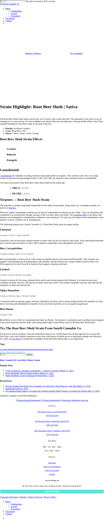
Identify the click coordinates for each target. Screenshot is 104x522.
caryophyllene (6, 349)
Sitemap (23, 497)
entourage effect (80, 215)
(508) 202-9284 (52, 425)
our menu (16, 339)
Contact (52, 474)
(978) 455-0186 (52, 416)
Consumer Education (9, 497)
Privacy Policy (50, 497)
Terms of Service (35, 497)
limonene (24, 349)
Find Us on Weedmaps (52, 467)
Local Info (21, 360)
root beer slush (46, 349)
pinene (37, 349)
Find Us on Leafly (52, 470)
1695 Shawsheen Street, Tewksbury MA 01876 (52, 431)
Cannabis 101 (11, 360)
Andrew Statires (33, 53)
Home (2, 360)
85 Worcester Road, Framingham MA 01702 (52, 421)
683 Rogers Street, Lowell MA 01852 (52, 412)
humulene (16, 349)
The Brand (10, 511)
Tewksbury (15, 509)
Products (30, 360)
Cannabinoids (6, 176)
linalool (31, 349)
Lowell (14, 506)
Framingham (16, 504)
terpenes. (12, 208)
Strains (52, 40)
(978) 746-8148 (52, 435)
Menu (7, 502)
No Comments (76, 53)
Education (52, 463)
